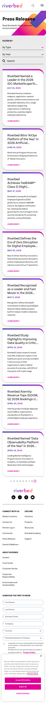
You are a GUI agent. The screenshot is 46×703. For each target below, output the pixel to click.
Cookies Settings (23, 693)
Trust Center (7, 563)
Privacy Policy (29, 652)
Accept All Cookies (23, 680)
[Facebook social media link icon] (26, 497)
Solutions (29, 516)
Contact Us (7, 522)
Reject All (23, 687)
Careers (5, 557)
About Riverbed (10, 552)
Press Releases (8, 539)
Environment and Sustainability (9, 583)
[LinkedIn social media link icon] (13, 497)
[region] (23, 677)
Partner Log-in (8, 528)
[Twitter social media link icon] (20, 497)
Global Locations (9, 516)
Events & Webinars (10, 544)
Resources (29, 528)
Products (29, 522)
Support (28, 539)
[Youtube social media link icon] (33, 497)
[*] (23, 599)
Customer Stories (10, 569)
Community (7, 533)
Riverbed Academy (33, 533)
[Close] (41, 656)
